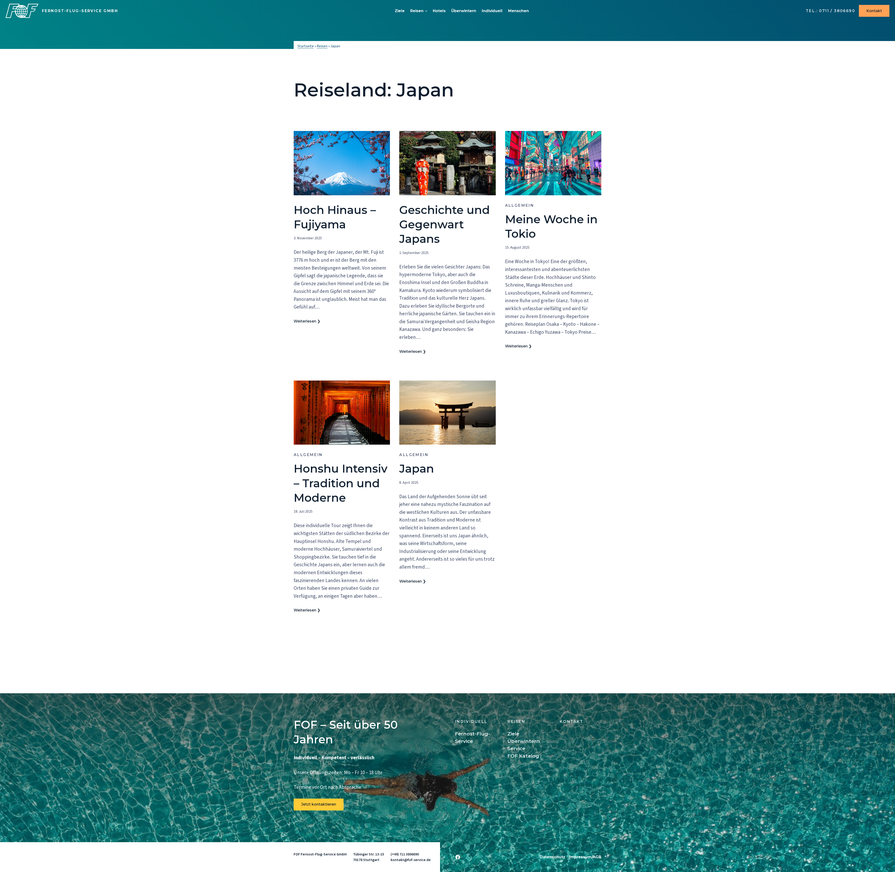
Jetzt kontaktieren (318, 804)
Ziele (400, 11)
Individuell (492, 11)
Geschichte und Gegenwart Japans (444, 224)
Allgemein (519, 205)
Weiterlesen (305, 321)
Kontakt (874, 11)
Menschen (518, 11)
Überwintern (463, 11)
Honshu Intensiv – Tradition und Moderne (340, 483)
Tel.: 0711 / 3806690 (830, 11)
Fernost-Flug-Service (472, 737)
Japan (416, 468)
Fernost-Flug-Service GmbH (80, 11)
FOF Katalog (523, 756)
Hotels (439, 11)
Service (516, 748)
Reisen (416, 11)
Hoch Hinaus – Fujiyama (335, 217)
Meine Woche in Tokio (551, 226)
